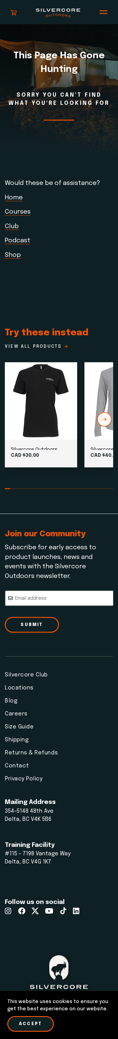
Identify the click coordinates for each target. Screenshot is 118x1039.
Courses (18, 211)
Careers (16, 714)
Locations (19, 688)
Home (14, 197)
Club (12, 226)
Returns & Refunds (31, 753)
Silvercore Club (26, 675)
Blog (11, 701)
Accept (30, 1024)
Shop (13, 255)
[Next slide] (104, 419)
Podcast (17, 240)
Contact (17, 766)
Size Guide (19, 727)
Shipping (16, 740)
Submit (32, 625)
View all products (33, 346)
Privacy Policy (24, 779)
